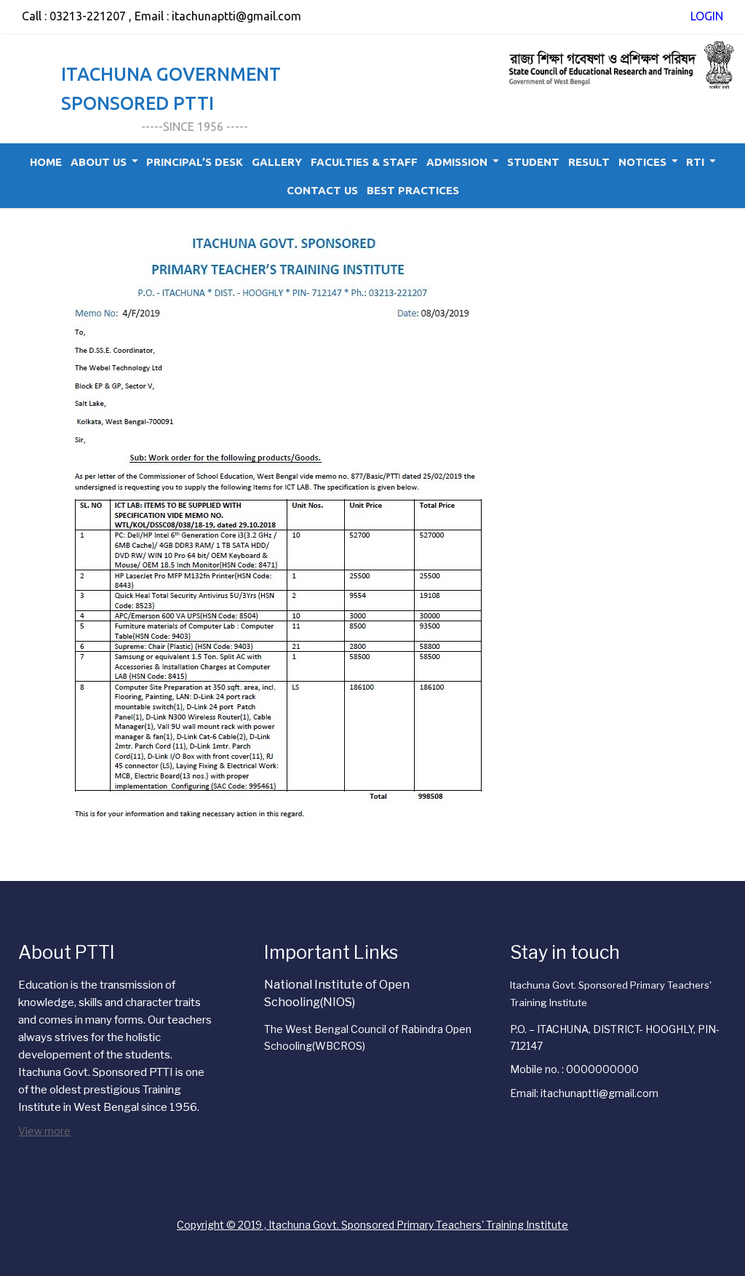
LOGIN (706, 16)
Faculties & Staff (364, 162)
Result (589, 162)
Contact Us (322, 190)
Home (46, 162)
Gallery (277, 162)
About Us (99, 162)
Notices (642, 162)
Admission (456, 162)
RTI (695, 162)
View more (44, 1131)
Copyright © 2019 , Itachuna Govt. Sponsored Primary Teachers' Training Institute (372, 1225)
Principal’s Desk (194, 162)
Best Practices (413, 190)
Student (533, 162)
